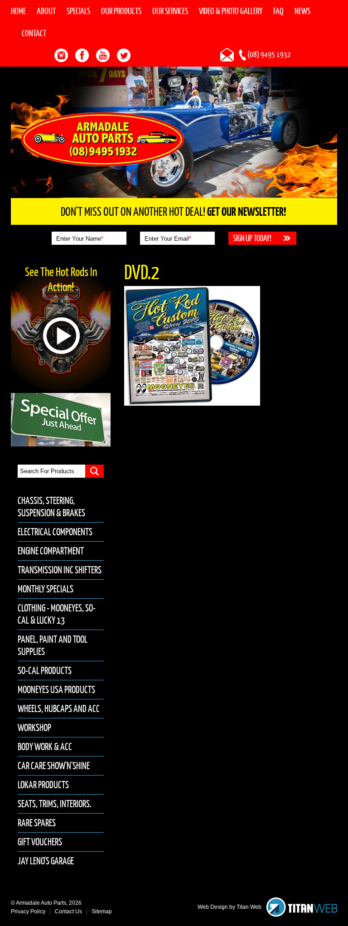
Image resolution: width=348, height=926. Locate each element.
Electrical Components (55, 532)
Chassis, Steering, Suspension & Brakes (51, 507)
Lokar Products (43, 785)
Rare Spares (37, 823)
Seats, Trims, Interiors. (55, 804)
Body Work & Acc (45, 747)
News (302, 10)
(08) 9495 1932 (269, 54)
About (46, 10)
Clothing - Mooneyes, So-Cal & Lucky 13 (57, 614)
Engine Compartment (51, 551)
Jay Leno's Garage (46, 861)
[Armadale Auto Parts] (102, 138)
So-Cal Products (45, 670)
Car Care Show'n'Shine (54, 766)
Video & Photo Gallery (230, 10)
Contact (34, 33)
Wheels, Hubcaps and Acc (59, 709)
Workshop (34, 728)
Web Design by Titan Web (229, 907)
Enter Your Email (168, 238)
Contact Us (68, 911)
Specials (78, 10)
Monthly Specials (45, 589)
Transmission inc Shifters (60, 570)
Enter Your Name (79, 238)
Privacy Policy (28, 911)
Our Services (170, 10)
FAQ (278, 10)
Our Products (121, 10)
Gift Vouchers (40, 842)
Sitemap (102, 911)
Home (18, 10)
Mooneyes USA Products (56, 690)
